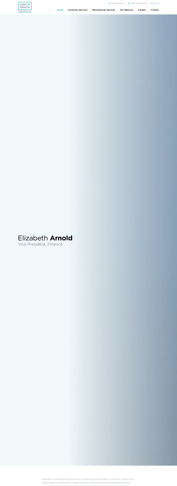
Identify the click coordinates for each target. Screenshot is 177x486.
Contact (155, 10)
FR (158, 3)
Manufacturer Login (138, 3)
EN (155, 3)
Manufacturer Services (103, 10)
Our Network (126, 10)
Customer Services (77, 10)
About (60, 10)
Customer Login (118, 3)
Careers (142, 10)
